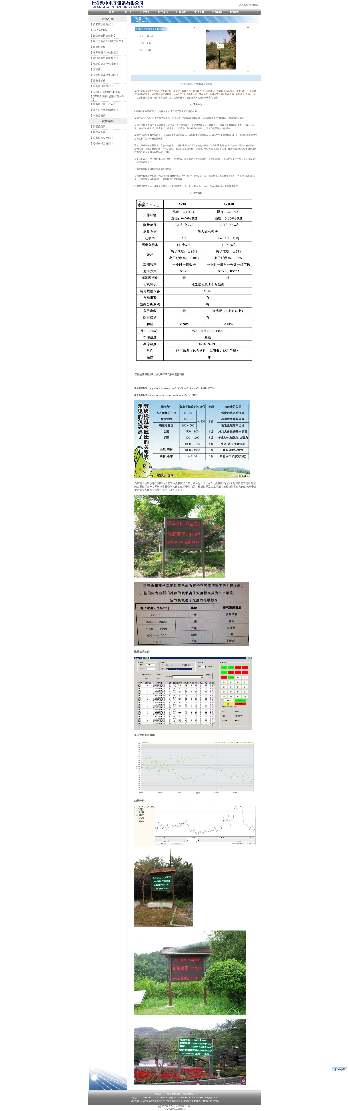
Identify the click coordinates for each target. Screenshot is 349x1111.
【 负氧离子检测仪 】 (102, 24)
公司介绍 (127, 12)
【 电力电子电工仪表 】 (103, 104)
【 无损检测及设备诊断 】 (104, 75)
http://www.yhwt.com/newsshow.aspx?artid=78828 (173, 395)
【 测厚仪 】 (97, 69)
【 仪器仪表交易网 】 (102, 137)
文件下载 (199, 12)
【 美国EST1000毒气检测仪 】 (107, 92)
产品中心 (145, 12)
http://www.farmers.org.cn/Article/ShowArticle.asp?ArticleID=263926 (182, 388)
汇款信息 (181, 12)
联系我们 (235, 12)
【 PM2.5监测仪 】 (100, 30)
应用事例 (163, 12)
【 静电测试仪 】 (99, 80)
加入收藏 (243, 4)
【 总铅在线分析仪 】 (102, 143)
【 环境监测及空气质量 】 (104, 63)
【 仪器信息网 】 (99, 126)
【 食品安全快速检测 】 (103, 35)
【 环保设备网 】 (99, 132)
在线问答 (217, 12)
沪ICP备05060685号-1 (174, 1109)
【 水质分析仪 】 (99, 115)
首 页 (111, 12)
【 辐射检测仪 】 (99, 47)
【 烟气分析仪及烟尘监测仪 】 (107, 41)
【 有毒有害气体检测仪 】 (104, 52)
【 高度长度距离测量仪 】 (104, 109)
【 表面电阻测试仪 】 (102, 86)
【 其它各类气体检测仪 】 (104, 58)
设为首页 (253, 4)
